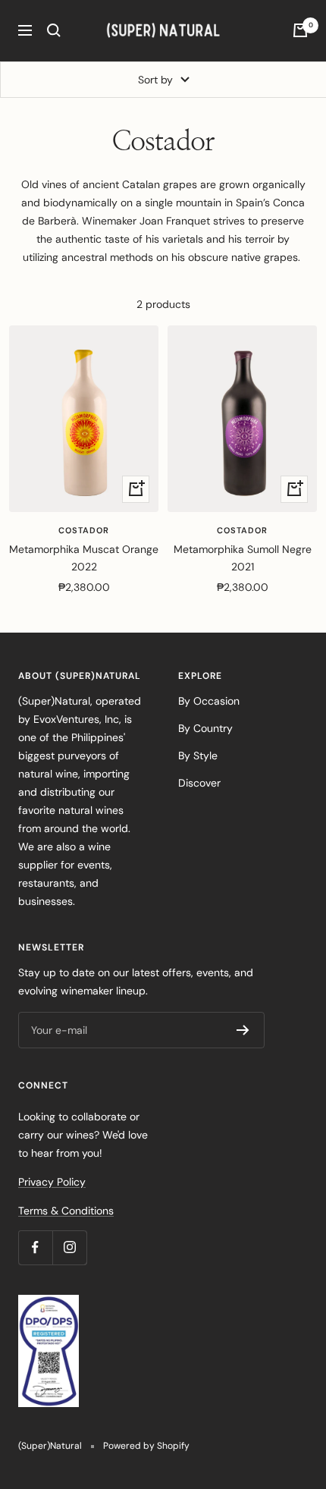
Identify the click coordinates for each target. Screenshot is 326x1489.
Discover (199, 783)
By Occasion (209, 701)
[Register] (243, 1030)
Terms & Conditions (66, 1210)
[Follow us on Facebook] (35, 1247)
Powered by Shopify (146, 1446)
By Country (205, 728)
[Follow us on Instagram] (69, 1247)
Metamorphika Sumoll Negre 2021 (243, 557)
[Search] (54, 30)
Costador (83, 530)
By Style (198, 755)
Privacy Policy (52, 1182)
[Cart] (300, 30)
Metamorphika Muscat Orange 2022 (83, 557)
